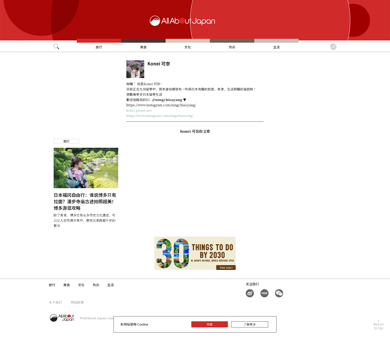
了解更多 (250, 324)
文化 (187, 47)
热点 (232, 47)
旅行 (99, 47)
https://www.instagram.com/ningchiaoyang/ (159, 115)
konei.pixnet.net (139, 110)
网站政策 (77, 302)
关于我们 (55, 302)
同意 (210, 324)
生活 (276, 47)
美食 (143, 47)
